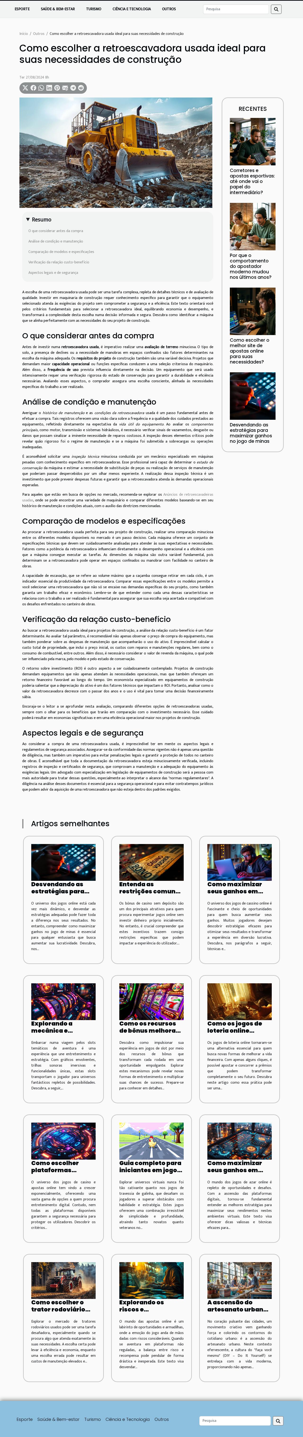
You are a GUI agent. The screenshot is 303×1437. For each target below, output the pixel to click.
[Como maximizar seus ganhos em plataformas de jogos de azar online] (239, 1141)
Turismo (93, 9)
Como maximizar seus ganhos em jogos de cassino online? (234, 895)
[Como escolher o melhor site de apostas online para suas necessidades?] (253, 311)
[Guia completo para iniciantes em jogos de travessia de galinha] (151, 1141)
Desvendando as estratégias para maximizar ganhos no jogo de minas (251, 433)
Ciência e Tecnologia (132, 9)
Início (23, 34)
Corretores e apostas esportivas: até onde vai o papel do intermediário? (252, 181)
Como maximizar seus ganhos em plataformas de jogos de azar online (238, 1174)
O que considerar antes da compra (55, 231)
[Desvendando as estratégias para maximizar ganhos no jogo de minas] (253, 396)
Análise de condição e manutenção (55, 241)
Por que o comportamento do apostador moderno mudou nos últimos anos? (251, 266)
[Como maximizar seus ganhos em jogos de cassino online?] (239, 862)
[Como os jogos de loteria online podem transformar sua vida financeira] (239, 1001)
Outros (169, 9)
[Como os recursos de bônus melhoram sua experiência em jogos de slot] (151, 1001)
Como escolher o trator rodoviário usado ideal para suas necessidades (61, 1313)
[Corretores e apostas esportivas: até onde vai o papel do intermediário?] (253, 141)
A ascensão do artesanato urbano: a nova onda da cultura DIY (238, 1313)
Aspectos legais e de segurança (53, 273)
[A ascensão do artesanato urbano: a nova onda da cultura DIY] (239, 1280)
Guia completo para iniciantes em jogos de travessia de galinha (150, 1174)
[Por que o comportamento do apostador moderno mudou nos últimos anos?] (253, 226)
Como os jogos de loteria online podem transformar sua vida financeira (239, 1034)
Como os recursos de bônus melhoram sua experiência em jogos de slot (150, 1034)
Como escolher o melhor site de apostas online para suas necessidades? (249, 351)
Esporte (22, 9)
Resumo (41, 219)
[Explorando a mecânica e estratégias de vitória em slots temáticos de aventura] (63, 1001)
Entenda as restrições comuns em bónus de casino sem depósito (150, 895)
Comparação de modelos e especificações (61, 252)
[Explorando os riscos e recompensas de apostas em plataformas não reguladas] (151, 1280)
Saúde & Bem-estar (58, 9)
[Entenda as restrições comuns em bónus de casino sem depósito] (151, 862)
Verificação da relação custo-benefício (58, 262)
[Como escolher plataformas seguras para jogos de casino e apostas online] (63, 1141)
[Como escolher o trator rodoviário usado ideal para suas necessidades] (63, 1280)
